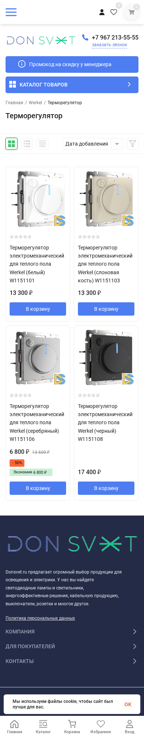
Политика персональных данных (40, 618)
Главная (14, 103)
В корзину (38, 309)
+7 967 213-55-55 (115, 37)
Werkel (35, 103)
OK (127, 704)
